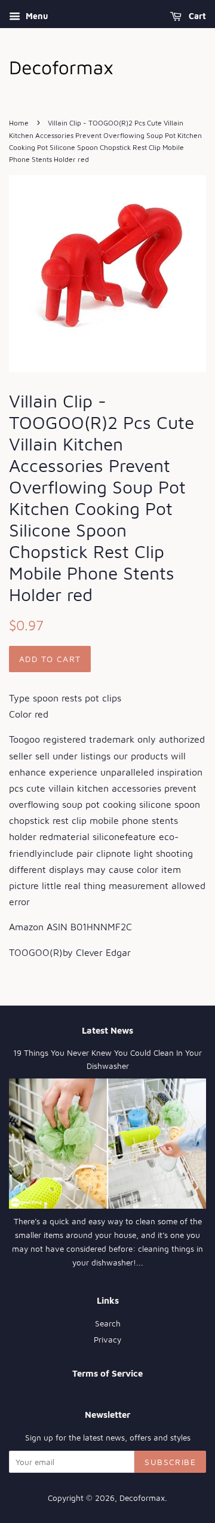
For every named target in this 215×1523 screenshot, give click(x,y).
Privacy (107, 1339)
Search (108, 1323)
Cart (196, 16)
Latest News (107, 1030)
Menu (35, 16)
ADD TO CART (50, 659)
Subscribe (170, 1462)
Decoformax (142, 1498)
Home (19, 122)
